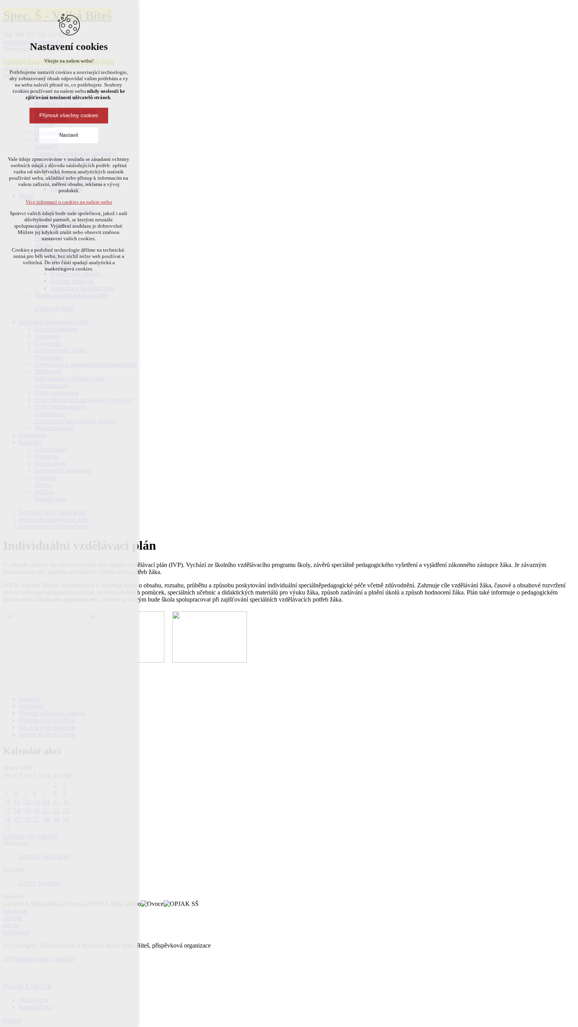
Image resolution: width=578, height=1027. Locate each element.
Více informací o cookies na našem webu (69, 202)
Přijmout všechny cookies (68, 115)
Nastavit (68, 135)
